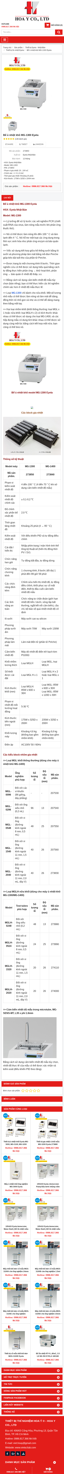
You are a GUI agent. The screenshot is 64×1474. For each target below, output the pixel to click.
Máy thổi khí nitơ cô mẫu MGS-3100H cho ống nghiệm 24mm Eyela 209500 (16, 1271)
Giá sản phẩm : (12, 186)
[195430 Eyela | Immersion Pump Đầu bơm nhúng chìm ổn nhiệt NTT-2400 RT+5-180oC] (48, 1168)
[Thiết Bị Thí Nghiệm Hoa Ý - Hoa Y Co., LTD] (32, 21)
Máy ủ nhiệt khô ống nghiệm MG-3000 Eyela (16, 1185)
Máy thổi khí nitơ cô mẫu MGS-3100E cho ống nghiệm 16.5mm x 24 (16, 1314)
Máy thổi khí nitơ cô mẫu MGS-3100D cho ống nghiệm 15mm (48, 1312)
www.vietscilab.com (25, 1447)
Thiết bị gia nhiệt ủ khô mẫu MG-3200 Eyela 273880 (47, 1143)
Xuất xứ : (17, 155)
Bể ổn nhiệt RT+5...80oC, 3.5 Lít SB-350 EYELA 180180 (48, 1355)
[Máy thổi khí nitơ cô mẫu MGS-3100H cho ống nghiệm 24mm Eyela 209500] (16, 1253)
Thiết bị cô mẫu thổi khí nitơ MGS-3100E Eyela (16, 1355)
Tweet (24, 144)
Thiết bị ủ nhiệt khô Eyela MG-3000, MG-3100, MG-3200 (16, 1143)
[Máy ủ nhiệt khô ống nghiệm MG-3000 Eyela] (16, 1168)
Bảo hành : (16, 159)
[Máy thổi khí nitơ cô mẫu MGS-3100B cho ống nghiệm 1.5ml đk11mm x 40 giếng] (48, 1253)
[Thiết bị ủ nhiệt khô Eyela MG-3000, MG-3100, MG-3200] (16, 1126)
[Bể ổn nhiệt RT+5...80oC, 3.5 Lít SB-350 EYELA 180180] (48, 1338)
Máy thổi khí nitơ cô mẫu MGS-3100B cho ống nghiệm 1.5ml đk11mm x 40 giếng (48, 1271)
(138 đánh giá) (21, 139)
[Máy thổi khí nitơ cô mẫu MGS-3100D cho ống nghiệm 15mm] (48, 1295)
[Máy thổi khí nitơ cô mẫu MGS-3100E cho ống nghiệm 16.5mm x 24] (16, 1295)
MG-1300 (16, 293)
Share (10, 144)
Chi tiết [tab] (7, 198)
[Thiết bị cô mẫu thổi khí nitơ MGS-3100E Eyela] (16, 1338)
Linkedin (39, 144)
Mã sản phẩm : (15, 151)
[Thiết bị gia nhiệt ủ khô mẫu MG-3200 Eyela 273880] (48, 1126)
